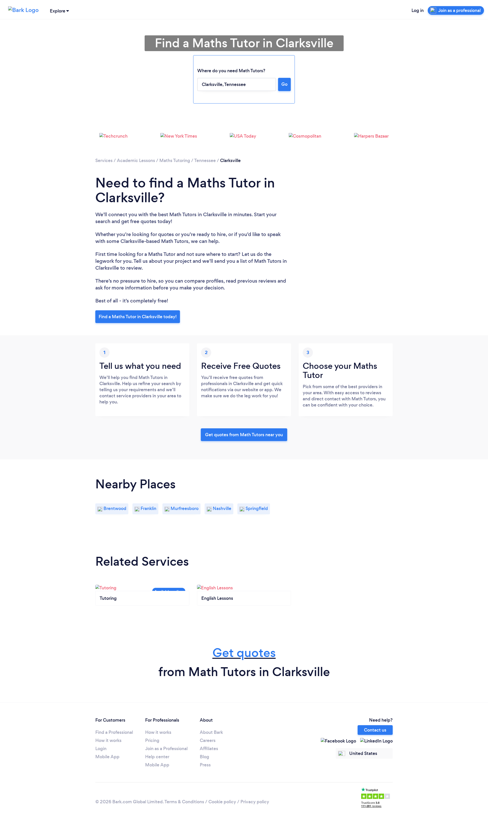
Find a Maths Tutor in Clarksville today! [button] (138, 317)
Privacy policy (254, 802)
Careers (208, 740)
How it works (108, 740)
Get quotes (244, 652)
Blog (204, 757)
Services (104, 160)
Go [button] (284, 84)
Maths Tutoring (174, 160)
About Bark (211, 732)
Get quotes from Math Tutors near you (244, 435)
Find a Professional (114, 732)
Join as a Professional (166, 749)
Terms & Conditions (184, 802)
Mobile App (107, 757)
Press (205, 765)
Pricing (152, 740)
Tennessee (205, 160)
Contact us (375, 730)
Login (100, 749)
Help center (157, 757)
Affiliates (209, 749)
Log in (417, 10)
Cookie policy (222, 802)
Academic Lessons (136, 160)
